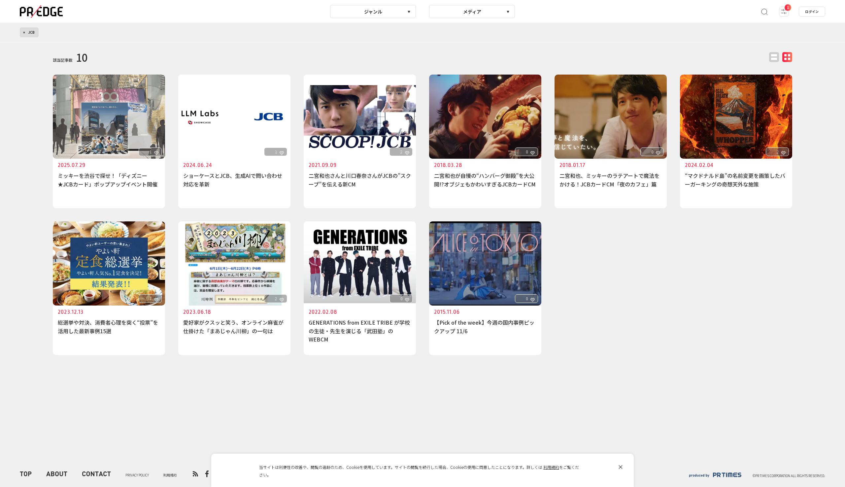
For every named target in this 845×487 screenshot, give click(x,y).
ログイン (812, 11)
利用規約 (551, 467)
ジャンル (373, 11)
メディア (472, 11)
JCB (31, 32)
